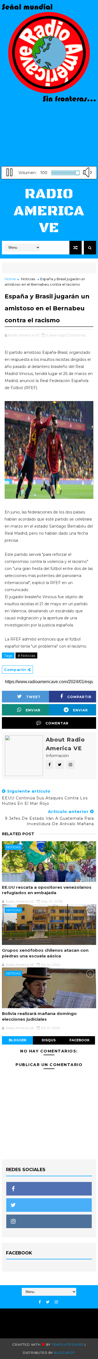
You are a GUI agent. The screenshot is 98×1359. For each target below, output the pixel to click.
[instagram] (56, 1302)
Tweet (33, 697)
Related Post (18, 833)
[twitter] (48, 1302)
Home (10, 279)
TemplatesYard (68, 1344)
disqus (49, 1040)
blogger (17, 1040)
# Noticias (26, 655)
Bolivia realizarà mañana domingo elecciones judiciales (39, 1016)
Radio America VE (49, 211)
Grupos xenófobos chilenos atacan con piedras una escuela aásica (45, 953)
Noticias (28, 279)
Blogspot (64, 1353)
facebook (79, 1040)
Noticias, (78, 335)
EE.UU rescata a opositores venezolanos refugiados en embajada (46, 890)
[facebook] (39, 1302)
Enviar (33, 710)
